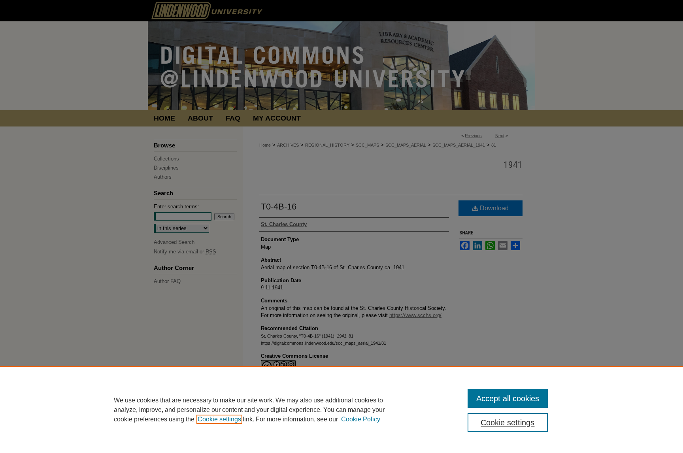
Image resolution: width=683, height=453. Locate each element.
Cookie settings (219, 419)
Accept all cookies (507, 398)
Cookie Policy (360, 419)
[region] (341, 409)
